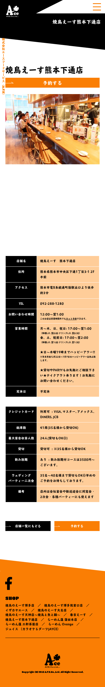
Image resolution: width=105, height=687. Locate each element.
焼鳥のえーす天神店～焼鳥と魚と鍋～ (32, 614)
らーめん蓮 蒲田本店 (62, 619)
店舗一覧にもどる (28, 525)
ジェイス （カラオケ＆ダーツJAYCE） (32, 628)
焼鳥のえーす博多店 (19, 605)
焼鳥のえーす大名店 (52, 610)
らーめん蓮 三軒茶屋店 (21, 624)
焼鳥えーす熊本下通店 (21, 619)
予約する (52, 82)
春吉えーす (78, 614)
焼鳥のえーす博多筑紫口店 (63, 605)
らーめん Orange (60, 624)
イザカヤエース (16, 610)
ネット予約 (71, 318)
